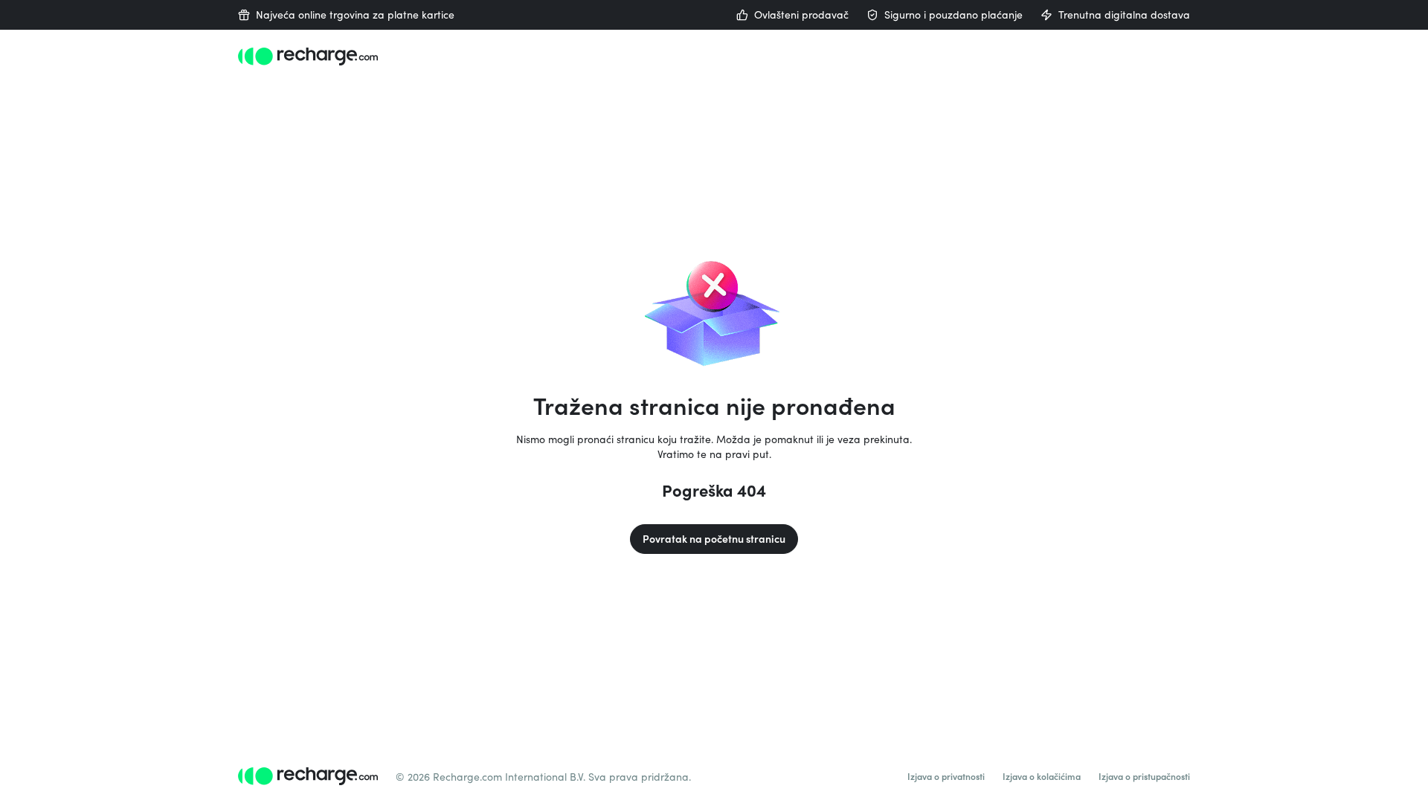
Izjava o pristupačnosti (1144, 776)
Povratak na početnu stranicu (714, 539)
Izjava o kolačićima (1042, 776)
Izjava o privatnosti (946, 776)
